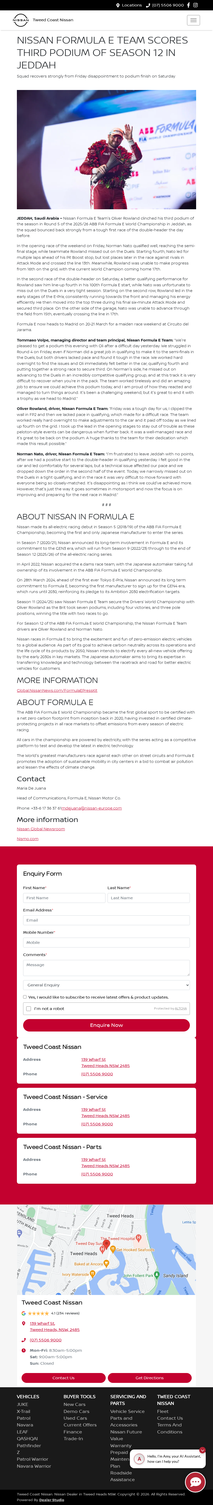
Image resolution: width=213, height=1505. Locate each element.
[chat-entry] (195, 1482)
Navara (25, 1425)
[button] (193, 20)
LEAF (22, 1432)
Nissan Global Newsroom (41, 829)
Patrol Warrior (32, 1459)
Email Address (38, 910)
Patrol (23, 1418)
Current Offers (80, 1425)
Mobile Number (39, 932)
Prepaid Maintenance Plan (125, 1459)
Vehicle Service (127, 1412)
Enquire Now (106, 1025)
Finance (73, 1432)
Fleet (163, 1412)
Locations (132, 5)
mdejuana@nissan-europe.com (92, 808)
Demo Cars (76, 1412)
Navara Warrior (34, 1466)
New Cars (74, 1405)
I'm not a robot (49, 1008)
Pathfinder (29, 1446)
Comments (35, 954)
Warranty (120, 1446)
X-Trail (23, 1412)
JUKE (22, 1405)
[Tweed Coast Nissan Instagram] (196, 5)
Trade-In (73, 1439)
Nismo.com (27, 839)
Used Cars (75, 1418)
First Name (34, 888)
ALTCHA (181, 1009)
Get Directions (150, 1378)
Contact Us (63, 1378)
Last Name (119, 888)
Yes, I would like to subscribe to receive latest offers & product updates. (98, 997)
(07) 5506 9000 (168, 5)
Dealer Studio (51, 1500)
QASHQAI (27, 1439)
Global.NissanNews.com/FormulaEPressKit (57, 690)
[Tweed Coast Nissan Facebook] (189, 5)
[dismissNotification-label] (202, 1450)
